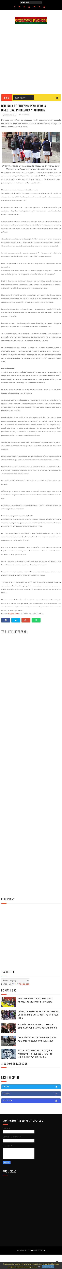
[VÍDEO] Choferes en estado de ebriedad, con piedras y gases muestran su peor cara (38, 1014)
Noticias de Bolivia (38, 1250)
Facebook (7, 1094)
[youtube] (29, 7)
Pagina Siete (13, 614)
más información (48, 1267)
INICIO (7, 97)
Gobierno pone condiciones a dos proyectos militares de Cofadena (35, 1000)
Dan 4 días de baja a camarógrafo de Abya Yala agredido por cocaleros (37, 1039)
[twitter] (19, 7)
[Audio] (34, 7)
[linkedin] (39, 7)
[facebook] (14, 7)
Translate (24, 984)
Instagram (7, 1101)
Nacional (25, 114)
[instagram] (24, 7)
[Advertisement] (31, 59)
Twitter (6, 1087)
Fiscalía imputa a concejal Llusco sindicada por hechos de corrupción (37, 1026)
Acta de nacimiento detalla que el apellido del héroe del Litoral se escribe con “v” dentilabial (35, 1053)
